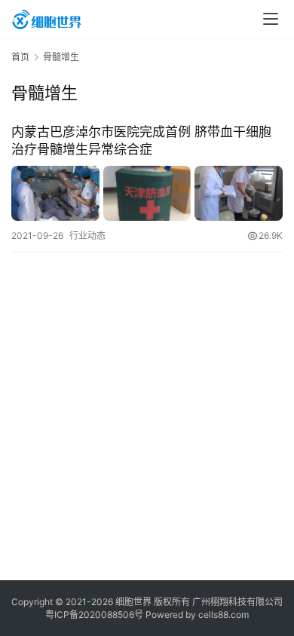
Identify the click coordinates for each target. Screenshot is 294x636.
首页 (20, 57)
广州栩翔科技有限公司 (237, 601)
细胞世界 (133, 601)
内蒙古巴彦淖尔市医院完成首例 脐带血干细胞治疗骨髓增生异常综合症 (141, 140)
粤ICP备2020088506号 (94, 614)
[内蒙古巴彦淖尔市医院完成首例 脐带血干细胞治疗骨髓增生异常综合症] (147, 193)
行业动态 (87, 235)
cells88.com (223, 614)
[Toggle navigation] (270, 18)
